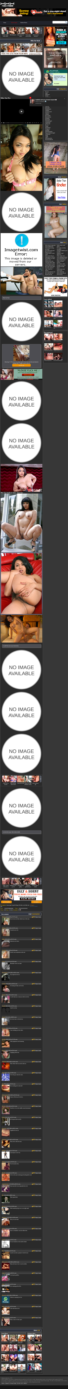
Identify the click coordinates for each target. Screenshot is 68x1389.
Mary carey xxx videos (20, 35)
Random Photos (23, 22)
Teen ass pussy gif (35, 784)
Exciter (3, 961)
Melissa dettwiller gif (61, 273)
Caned (3, 1239)
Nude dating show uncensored (4, 1352)
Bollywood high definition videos (28, 784)
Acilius (3, 939)
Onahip (46, 126)
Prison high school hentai (28, 35)
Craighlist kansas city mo (58, 350)
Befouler (4, 1106)
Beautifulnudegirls (34, 906)
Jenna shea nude (20, 783)
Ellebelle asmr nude (49, 261)
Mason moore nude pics (36, 35)
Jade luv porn (48, 259)
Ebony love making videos (13, 1362)
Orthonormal (5, 1095)
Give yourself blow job (62, 258)
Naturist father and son (50, 265)
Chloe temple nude (61, 255)
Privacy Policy (13, 1383)
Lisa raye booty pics (31, 1360)
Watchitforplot (48, 109)
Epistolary (4, 1128)
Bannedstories (48, 117)
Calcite (3, 1273)
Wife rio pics (59, 270)
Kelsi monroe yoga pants (50, 245)
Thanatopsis (5, 972)
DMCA (25, 1383)
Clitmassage (47, 123)
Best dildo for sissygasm (20, 1362)
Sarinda (3, 995)
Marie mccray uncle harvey (4, 1372)
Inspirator (4, 1139)
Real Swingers (14, 22)
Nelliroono (47, 94)
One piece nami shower (12, 1342)
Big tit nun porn (48, 252)
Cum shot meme (12, 1351)
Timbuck (4, 917)
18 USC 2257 (20, 1383)
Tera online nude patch (50, 250)
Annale (3, 1017)
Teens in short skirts (47, 327)
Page (3, 1250)
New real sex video (61, 263)
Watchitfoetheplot (48, 131)
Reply (36, 917)
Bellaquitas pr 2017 (13, 1371)
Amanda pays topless (5, 1341)
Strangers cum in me (61, 265)
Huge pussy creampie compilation (30, 1342)
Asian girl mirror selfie (50, 262)
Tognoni (4, 1050)
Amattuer (47, 114)
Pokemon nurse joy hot (13, 886)
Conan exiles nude (47, 340)
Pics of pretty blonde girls (58, 360)
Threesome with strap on (48, 350)
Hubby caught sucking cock (20, 1342)
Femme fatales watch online (5, 35)
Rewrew (47, 125)
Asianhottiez (47, 122)
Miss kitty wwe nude (37, 1371)
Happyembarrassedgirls (50, 133)
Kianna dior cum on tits (38, 1352)
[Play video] (21, 123)
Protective (4, 1295)
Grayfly (3, 1006)
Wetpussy (47, 113)
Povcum (47, 91)
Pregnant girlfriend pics (28, 886)
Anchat (3, 1228)
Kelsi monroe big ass (49, 255)
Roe (3, 1195)
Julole (3, 1072)
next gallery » (36, 902)
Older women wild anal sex (6, 886)
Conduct (4, 983)
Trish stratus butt (60, 271)
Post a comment (5, 914)
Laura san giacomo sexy (50, 271)
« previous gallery (6, 902)
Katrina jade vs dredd (35, 886)
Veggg (46, 135)
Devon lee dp (59, 274)
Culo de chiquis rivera (57, 340)
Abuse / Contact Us (5, 1383)
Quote (40, 917)
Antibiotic (4, 1061)
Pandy (3, 1117)
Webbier (4, 1150)
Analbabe (47, 110)
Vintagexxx (47, 129)
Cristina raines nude (47, 307)
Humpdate (47, 118)
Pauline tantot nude (61, 269)
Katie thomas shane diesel (13, 784)
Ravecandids (47, 115)
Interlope (4, 1039)
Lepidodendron (5, 1184)
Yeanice (46, 95)
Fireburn (4, 1028)
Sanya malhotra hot (49, 246)
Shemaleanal (47, 127)
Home (4, 22)
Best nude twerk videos (50, 266)
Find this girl (21, 365)
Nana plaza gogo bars (48, 360)
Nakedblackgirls (48, 121)
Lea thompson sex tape (50, 263)
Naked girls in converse (50, 257)
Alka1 (46, 93)
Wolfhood (4, 928)
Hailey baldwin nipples (20, 1372)
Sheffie (3, 1161)
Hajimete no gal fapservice (60, 254)
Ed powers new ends (4, 1361)
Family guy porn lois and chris (58, 328)
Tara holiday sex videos (50, 258)
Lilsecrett (47, 106)
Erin (3, 1084)
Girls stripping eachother (62, 257)
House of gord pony (61, 259)
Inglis (3, 1306)
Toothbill (4, 950)
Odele (3, 1284)
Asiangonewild (48, 111)
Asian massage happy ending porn (38, 1342)
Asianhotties (47, 134)
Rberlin (3, 1173)
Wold (3, 1317)
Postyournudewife (49, 139)
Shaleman (4, 1217)
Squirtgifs (47, 130)
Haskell (3, 1206)
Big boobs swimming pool (30, 1352)
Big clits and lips (48, 274)
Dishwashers (5, 1262)
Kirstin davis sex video (30, 1371)
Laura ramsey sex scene (38, 1361)
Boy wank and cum (49, 273)
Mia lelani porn (13, 35)
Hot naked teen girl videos (57, 308)
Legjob (46, 137)
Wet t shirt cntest (21, 1351)
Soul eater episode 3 (49, 267)
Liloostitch (47, 107)
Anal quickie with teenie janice (58, 318)
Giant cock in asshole (6, 784)
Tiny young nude (47, 317)
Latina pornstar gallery (21, 886)
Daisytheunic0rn (48, 138)
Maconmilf (47, 119)
